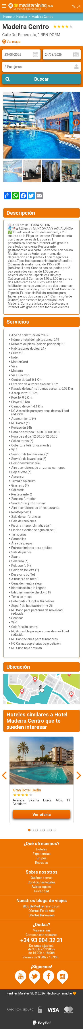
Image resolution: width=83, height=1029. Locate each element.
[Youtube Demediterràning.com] (20, 977)
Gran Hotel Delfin (27, 790)
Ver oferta (42, 814)
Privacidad (41, 891)
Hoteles (21, 16)
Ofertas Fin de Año (42, 911)
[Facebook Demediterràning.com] (48, 977)
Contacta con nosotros (41, 935)
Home (7, 16)
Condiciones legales (41, 882)
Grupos (41, 858)
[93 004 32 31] (74, 6)
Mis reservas (41, 930)
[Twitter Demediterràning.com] (34, 977)
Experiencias (41, 854)
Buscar (41, 79)
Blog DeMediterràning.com (41, 906)
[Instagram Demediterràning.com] (62, 977)
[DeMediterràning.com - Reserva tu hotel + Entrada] (31, 6)
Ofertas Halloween (42, 915)
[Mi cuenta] (79, 6)
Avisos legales (42, 886)
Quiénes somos (41, 878)
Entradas (41, 862)
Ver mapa (13, 41)
